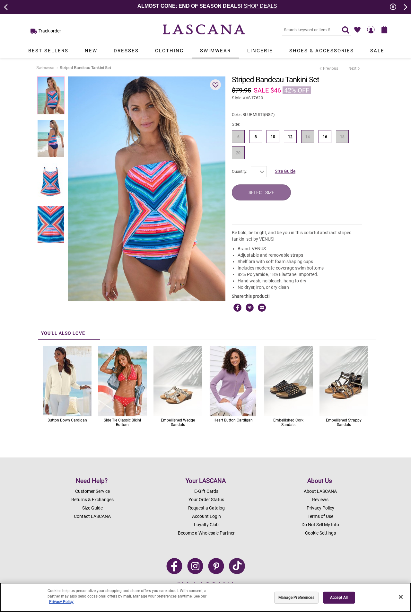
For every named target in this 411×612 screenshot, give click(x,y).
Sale (377, 51)
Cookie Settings (320, 533)
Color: (253, 114)
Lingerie (260, 51)
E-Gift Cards (206, 491)
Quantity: (239, 171)
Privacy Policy (320, 507)
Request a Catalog (206, 507)
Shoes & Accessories (321, 51)
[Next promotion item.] (405, 6)
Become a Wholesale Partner (206, 533)
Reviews (320, 499)
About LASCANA (320, 491)
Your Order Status (206, 499)
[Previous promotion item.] (6, 6)
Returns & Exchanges (92, 499)
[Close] (401, 597)
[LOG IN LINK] (370, 29)
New (91, 51)
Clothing (169, 51)
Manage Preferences (296, 597)
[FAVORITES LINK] (357, 29)
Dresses (126, 51)
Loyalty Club (206, 524)
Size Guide (285, 171)
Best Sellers (48, 51)
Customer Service (92, 491)
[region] (205, 597)
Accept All (339, 597)
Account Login (206, 516)
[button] (215, 84)
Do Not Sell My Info (320, 524)
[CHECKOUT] (384, 29)
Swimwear (215, 51)
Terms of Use (320, 516)
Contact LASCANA (92, 516)
